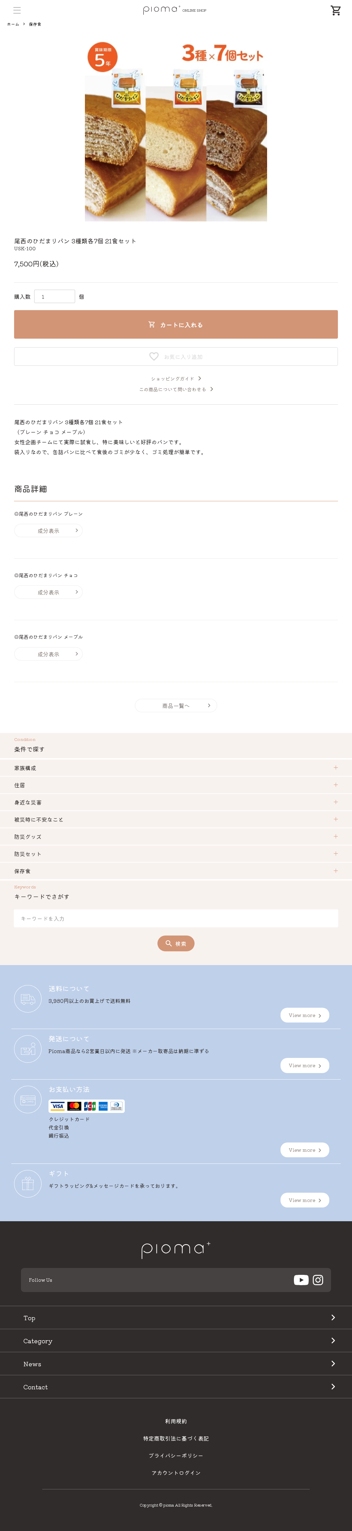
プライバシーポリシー (176, 1455)
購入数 (22, 296)
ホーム (13, 24)
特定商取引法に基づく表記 (176, 1438)
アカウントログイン (176, 1472)
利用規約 (176, 1421)
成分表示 (48, 530)
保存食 (35, 24)
